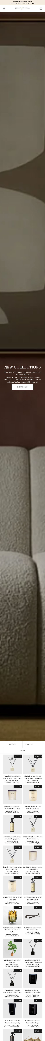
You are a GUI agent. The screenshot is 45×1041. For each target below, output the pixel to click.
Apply (22, 750)
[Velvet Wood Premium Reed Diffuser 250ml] (32, 824)
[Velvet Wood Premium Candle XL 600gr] (32, 855)
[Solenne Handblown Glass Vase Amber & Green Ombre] (12, 915)
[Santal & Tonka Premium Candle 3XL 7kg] (12, 1008)
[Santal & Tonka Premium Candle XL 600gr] (32, 978)
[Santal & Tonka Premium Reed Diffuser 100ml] (12, 978)
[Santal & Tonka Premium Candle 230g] (32, 1008)
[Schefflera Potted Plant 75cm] (12, 948)
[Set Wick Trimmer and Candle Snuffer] (32, 915)
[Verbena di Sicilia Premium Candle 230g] (32, 794)
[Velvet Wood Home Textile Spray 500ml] (32, 885)
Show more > (22, 387)
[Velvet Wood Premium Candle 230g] (12, 885)
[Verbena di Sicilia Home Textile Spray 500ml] (12, 824)
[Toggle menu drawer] (4, 8)
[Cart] (41, 8)
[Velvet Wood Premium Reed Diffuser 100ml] (12, 855)
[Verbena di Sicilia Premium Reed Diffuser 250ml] (12, 764)
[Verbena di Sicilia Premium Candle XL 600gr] (12, 794)
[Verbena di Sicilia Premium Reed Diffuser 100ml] (32, 764)
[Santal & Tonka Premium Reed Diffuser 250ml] (32, 948)
